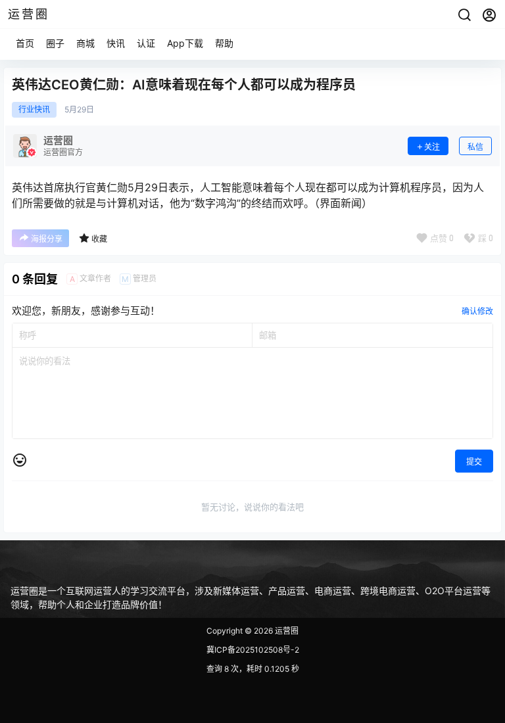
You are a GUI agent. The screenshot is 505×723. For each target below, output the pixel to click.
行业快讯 (34, 110)
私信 (475, 147)
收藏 (99, 239)
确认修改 (477, 311)
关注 (432, 147)
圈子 (55, 43)
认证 (146, 43)
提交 (474, 462)
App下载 (185, 43)
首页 (25, 43)
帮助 (224, 43)
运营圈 (286, 631)
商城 (85, 43)
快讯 (116, 43)
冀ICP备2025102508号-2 (252, 650)
